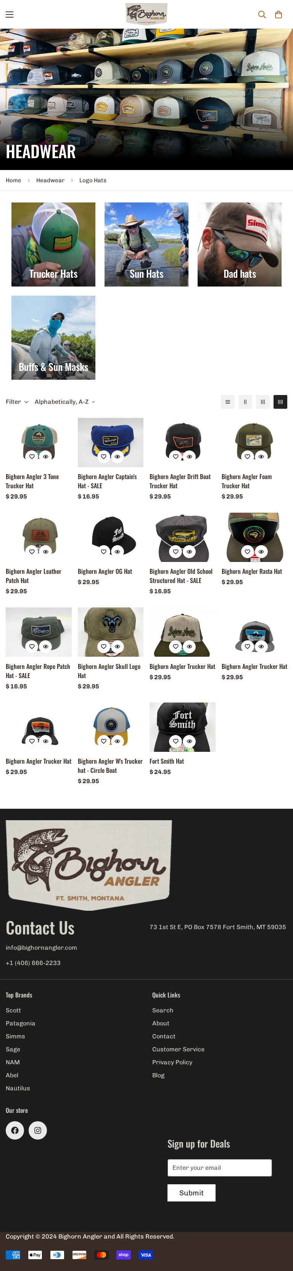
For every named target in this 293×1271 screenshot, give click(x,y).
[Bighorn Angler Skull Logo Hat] (111, 632)
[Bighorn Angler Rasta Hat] (255, 537)
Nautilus (18, 1088)
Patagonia (20, 1023)
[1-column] (228, 402)
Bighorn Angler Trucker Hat (182, 666)
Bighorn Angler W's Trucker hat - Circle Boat (110, 765)
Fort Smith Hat (167, 761)
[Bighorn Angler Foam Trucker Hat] (255, 442)
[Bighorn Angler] (146, 14)
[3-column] (263, 402)
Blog (158, 1075)
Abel (12, 1075)
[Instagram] (38, 1130)
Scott (13, 1010)
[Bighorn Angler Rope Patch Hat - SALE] (39, 632)
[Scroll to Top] (278, 1229)
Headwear (50, 180)
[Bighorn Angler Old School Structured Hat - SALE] (183, 537)
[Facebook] (15, 1130)
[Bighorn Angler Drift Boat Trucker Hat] (183, 442)
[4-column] (280, 402)
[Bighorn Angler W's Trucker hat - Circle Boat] (111, 727)
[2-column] (245, 402)
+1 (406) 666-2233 (33, 963)
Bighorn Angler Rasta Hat (252, 571)
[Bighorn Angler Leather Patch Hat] (39, 537)
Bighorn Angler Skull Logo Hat (109, 671)
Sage (13, 1049)
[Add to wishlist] (31, 456)
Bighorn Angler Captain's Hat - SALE (107, 481)
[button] (278, 14)
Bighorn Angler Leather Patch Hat (33, 576)
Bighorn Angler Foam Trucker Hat (247, 481)
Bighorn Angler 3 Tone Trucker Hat (32, 481)
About (160, 1023)
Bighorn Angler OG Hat (105, 571)
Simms (15, 1036)
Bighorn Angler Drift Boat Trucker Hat (180, 481)
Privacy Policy (172, 1062)
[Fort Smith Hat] (183, 727)
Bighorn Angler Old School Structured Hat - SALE (181, 576)
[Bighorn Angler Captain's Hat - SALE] (111, 442)
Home (13, 180)
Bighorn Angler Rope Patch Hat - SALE (38, 671)
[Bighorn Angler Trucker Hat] (183, 632)
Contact (163, 1036)
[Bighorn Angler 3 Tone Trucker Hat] (39, 442)
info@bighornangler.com (41, 947)
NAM (13, 1062)
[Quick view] (45, 456)
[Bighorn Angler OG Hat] (111, 537)
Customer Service (178, 1049)
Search (163, 1010)
